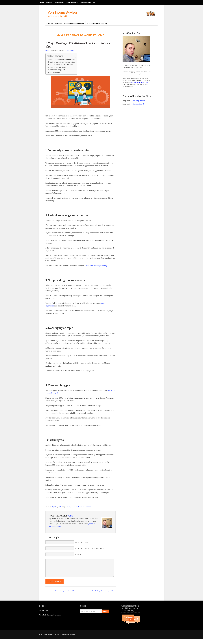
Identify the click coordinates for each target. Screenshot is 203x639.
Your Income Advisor (62, 12)
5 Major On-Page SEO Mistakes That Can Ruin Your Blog (77, 45)
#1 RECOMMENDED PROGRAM (74, 23)
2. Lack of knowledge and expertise (61, 62)
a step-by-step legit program (140, 82)
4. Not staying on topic (57, 67)
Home (42, 2)
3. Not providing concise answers (60, 64)
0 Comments (69, 50)
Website (78, 554)
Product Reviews (72, 2)
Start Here (50, 23)
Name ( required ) (81, 542)
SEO (59, 507)
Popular (54, 507)
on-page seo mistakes (74, 507)
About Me (49, 2)
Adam (47, 50)
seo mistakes (87, 507)
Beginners (58, 23)
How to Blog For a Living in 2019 (103, 591)
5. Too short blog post (56, 70)
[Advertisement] (138, 151)
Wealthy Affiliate (139, 101)
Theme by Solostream (67, 635)
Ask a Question (59, 2)
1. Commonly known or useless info (61, 59)
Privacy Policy (44, 611)
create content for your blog (96, 266)
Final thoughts (54, 72)
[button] (72, 56)
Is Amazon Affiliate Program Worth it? (60, 591)
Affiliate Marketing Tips (87, 2)
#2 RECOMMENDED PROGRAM (97, 23)
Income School (138, 104)
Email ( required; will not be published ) (89, 548)
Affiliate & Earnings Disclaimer (50, 615)
